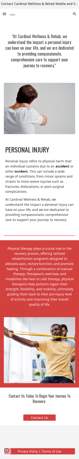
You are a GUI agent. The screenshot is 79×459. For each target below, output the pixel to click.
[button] (4, 14)
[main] (39, 52)
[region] (39, 4)
